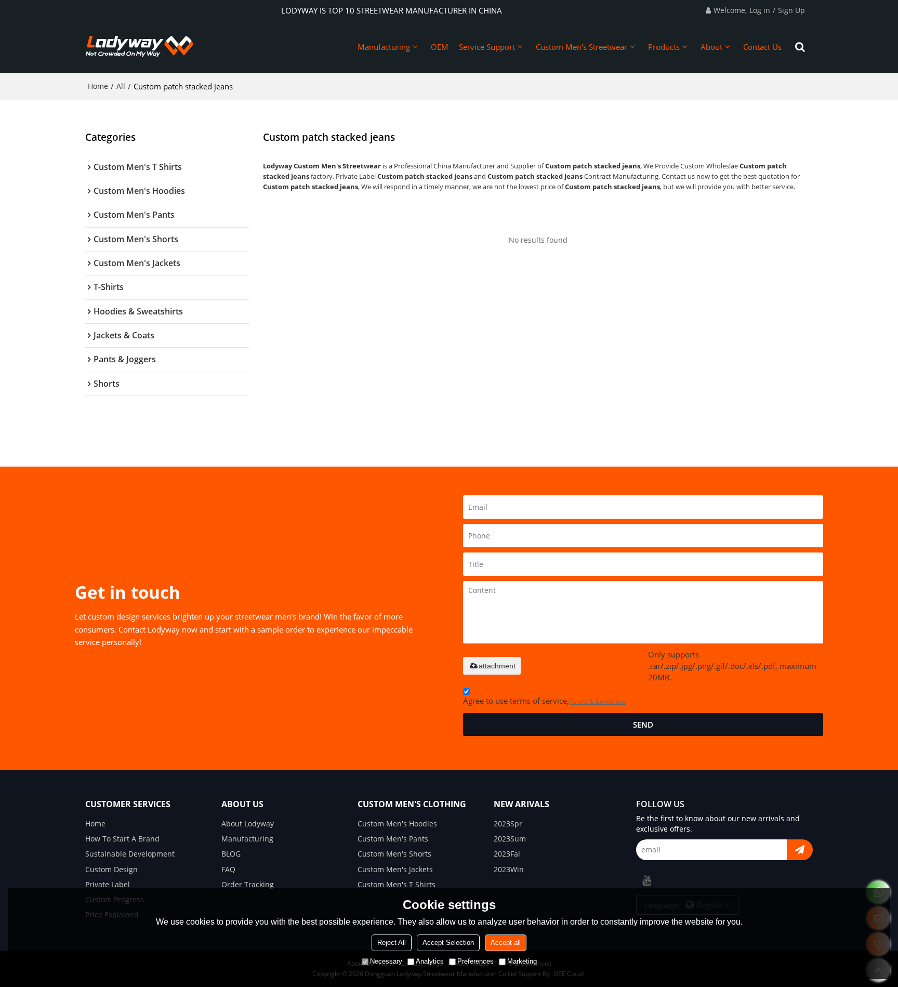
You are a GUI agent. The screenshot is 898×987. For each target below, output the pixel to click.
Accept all (506, 942)
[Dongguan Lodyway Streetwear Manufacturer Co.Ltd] (139, 47)
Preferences (475, 961)
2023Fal (507, 854)
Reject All (391, 942)
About (711, 46)
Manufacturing (384, 46)
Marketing (522, 961)
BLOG (231, 854)
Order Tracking (247, 884)
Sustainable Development (130, 854)
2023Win (509, 869)
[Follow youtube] (646, 880)
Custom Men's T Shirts (396, 884)
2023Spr (508, 823)
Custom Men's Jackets (395, 869)
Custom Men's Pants (393, 839)
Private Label (107, 884)
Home (98, 86)
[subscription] (800, 849)
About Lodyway (247, 823)
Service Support (487, 46)
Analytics (430, 961)
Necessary (386, 961)
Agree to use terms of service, (544, 700)
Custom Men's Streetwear (581, 46)
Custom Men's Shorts (394, 854)
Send (643, 724)
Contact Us (762, 46)
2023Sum (510, 839)
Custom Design (111, 869)
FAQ (228, 869)
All (120, 86)
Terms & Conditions (597, 701)
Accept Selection (448, 942)
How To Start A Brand (122, 839)
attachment (497, 666)
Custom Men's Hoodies (397, 823)
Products (664, 46)
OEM (439, 46)
